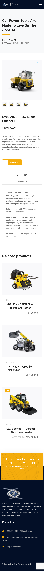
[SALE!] (22, 403)
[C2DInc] (10, 4)
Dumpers (18, 40)
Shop (11, 40)
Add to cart (14, 162)
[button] (37, 64)
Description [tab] (22, 175)
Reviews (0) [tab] (22, 182)
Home (4, 40)
